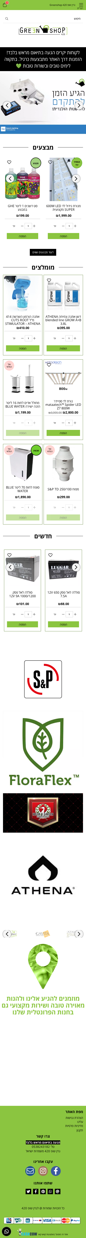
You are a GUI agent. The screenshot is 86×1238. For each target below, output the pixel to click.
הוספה (22, 236)
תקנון (80, 1130)
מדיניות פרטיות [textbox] (74, 1126)
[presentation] (7, 105)
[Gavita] (43, 934)
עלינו (80, 1122)
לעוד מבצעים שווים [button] (43, 252)
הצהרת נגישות (74, 1118)
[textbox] (43, 1005)
